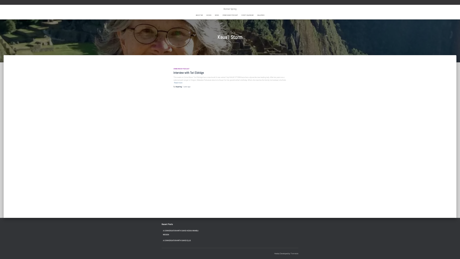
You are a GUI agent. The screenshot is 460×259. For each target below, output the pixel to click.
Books (209, 15)
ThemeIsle (294, 254)
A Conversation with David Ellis (177, 240)
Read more (178, 83)
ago (186, 87)
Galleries (260, 15)
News (217, 15)
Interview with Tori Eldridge (188, 73)
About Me (199, 15)
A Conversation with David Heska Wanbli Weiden (180, 233)
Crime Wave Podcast (230, 15)
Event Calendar (248, 15)
